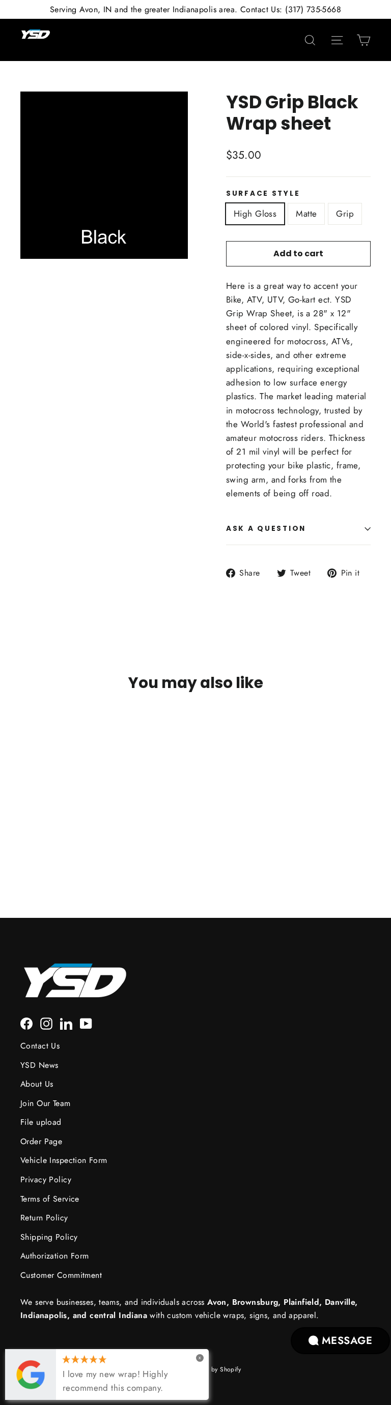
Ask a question (266, 528)
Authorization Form (54, 1256)
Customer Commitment (61, 1275)
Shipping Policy (48, 1237)
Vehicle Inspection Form (63, 1160)
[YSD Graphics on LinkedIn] (66, 1023)
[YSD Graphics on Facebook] (26, 1023)
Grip (345, 213)
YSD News (39, 1065)
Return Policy (44, 1217)
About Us (36, 1084)
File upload (41, 1122)
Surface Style (263, 194)
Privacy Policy (45, 1179)
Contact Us (40, 1046)
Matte (306, 213)
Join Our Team (45, 1103)
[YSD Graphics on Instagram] (46, 1023)
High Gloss (255, 213)
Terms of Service (49, 1199)
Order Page (41, 1141)
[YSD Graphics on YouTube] (86, 1023)
